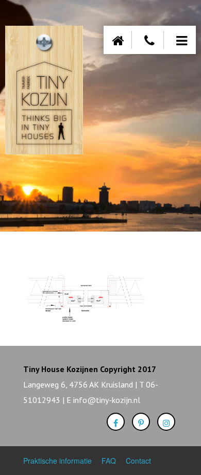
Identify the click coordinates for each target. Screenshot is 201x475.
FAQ (109, 460)
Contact (138, 460)
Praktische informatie (57, 460)
